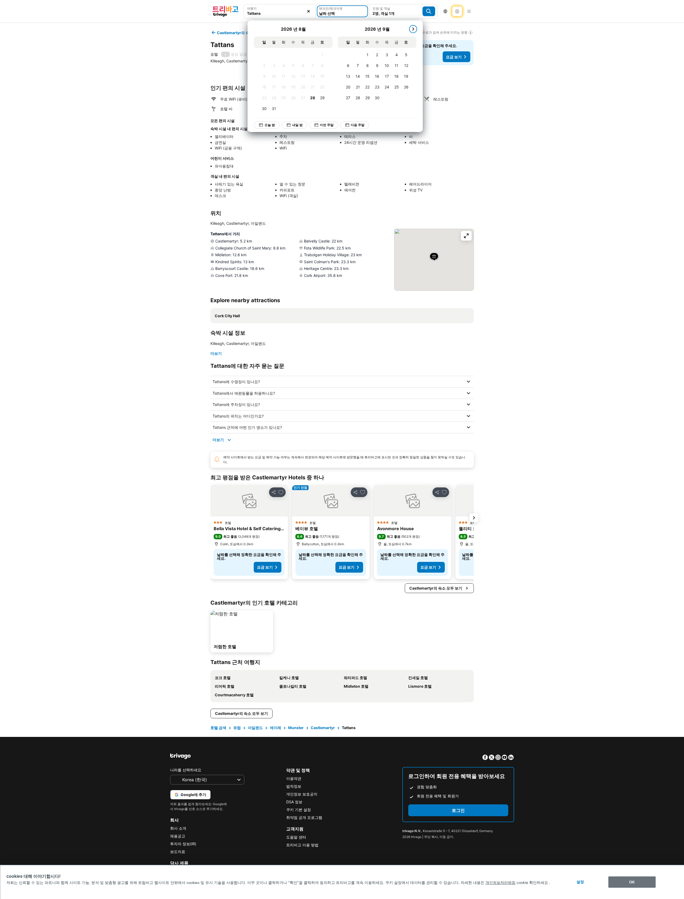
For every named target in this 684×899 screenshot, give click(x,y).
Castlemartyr (323, 727)
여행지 (252, 8)
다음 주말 (357, 125)
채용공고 (177, 836)
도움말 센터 (296, 837)
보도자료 (177, 851)
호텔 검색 (218, 727)
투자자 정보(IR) (183, 843)
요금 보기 (454, 57)
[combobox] (279, 13)
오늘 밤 (269, 125)
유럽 (237, 727)
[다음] (413, 29)
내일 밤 (297, 125)
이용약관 (293, 778)
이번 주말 (327, 125)
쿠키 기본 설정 (298, 809)
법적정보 (293, 786)
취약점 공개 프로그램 (304, 817)
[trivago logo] (225, 11)
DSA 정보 (294, 802)
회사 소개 (178, 828)
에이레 (275, 727)
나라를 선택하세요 (185, 770)
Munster (296, 727)
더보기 (216, 353)
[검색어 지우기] (308, 11)
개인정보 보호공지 (301, 794)
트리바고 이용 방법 (302, 845)
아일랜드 (255, 727)
